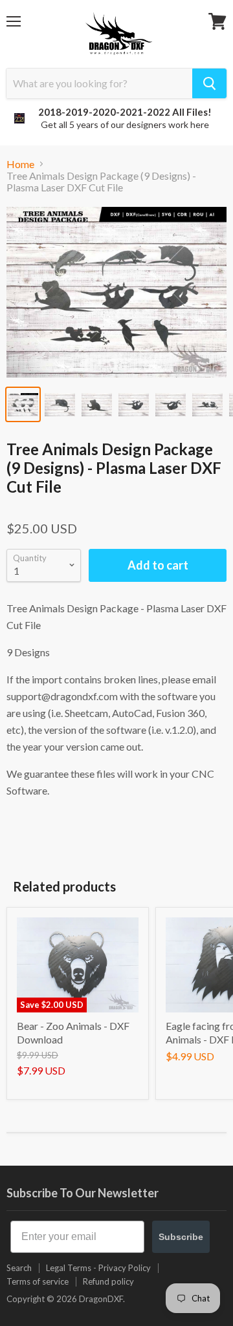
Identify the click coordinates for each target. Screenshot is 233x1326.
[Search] (209, 83)
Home (20, 164)
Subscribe (181, 1237)
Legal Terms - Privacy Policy (98, 1268)
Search (19, 1268)
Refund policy (108, 1281)
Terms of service (37, 1281)
